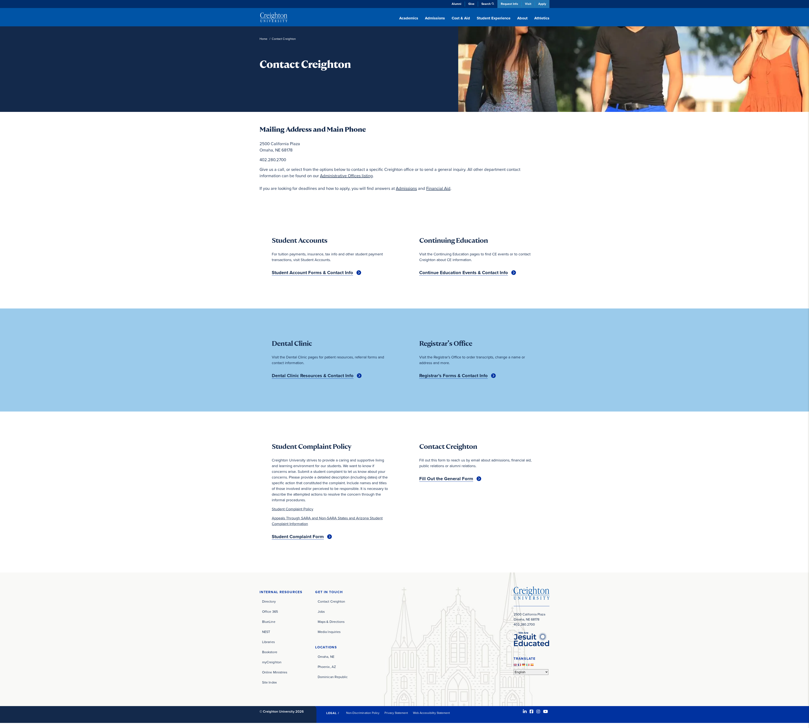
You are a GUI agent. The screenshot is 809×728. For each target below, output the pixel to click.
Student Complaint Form (298, 537)
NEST (266, 631)
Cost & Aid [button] (461, 18)
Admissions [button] (435, 18)
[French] (520, 665)
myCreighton (271, 662)
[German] (524, 665)
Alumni (456, 4)
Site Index (269, 682)
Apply (542, 4)
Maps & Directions (331, 621)
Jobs (321, 611)
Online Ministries (274, 672)
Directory (269, 601)
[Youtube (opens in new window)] (545, 711)
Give (471, 4)
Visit (528, 4)
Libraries (268, 642)
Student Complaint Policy (292, 509)
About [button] (522, 18)
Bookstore (269, 652)
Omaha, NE (326, 656)
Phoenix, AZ (327, 666)
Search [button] (486, 4)
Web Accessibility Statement (431, 713)
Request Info (509, 4)
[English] (516, 665)
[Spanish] (532, 665)
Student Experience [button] (493, 18)
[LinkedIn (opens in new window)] (524, 711)
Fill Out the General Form (446, 479)
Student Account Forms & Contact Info (312, 273)
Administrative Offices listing (346, 176)
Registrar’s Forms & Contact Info (453, 376)
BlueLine (268, 621)
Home (263, 39)
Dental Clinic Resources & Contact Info (313, 376)
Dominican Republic (333, 676)
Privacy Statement (396, 713)
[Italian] (528, 665)
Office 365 (270, 611)
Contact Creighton (331, 601)
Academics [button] (408, 18)
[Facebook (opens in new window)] (531, 711)
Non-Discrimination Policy (363, 713)
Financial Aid (438, 188)
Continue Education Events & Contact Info (463, 273)
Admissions (406, 188)
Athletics (541, 18)
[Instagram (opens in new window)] (538, 711)
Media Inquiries (329, 631)
